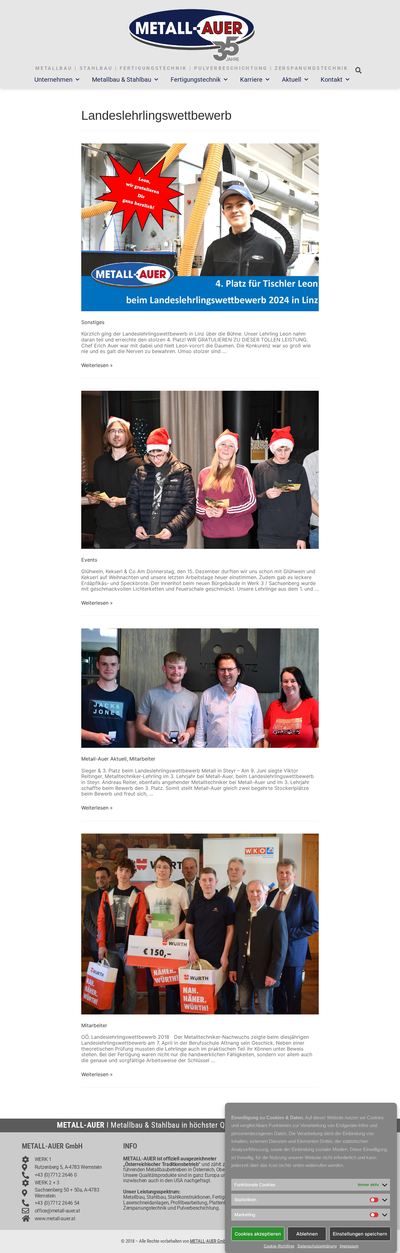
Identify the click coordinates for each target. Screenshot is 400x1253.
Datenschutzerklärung (317, 1246)
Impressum (349, 1246)
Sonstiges (92, 322)
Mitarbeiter (142, 759)
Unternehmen (53, 79)
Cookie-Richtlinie (279, 1246)
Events (89, 560)
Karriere (251, 79)
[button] (358, 70)
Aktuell (291, 79)
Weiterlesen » (97, 365)
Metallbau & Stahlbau (121, 79)
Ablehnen (307, 1233)
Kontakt (331, 79)
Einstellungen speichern (360, 1233)
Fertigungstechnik (196, 79)
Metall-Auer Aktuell (104, 759)
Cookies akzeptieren (258, 1233)
